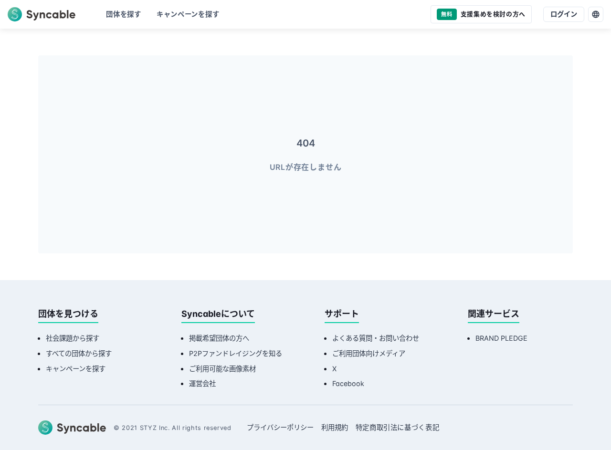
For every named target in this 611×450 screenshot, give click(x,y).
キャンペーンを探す (75, 369)
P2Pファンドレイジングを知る (235, 353)
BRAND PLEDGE (501, 338)
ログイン (563, 14)
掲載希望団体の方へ (219, 338)
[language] (595, 14)
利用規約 (334, 427)
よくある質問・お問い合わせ (375, 338)
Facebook (348, 383)
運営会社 (202, 383)
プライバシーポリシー (280, 427)
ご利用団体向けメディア (368, 353)
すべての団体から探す (79, 353)
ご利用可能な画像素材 (222, 369)
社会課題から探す (72, 338)
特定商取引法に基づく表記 (398, 427)
